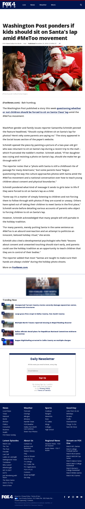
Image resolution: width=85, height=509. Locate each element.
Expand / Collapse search (81, 5)
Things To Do (71, 424)
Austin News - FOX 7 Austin (52, 449)
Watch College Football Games (72, 450)
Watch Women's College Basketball (73, 469)
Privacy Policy (45, 388)
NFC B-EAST (7, 470)
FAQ (25, 454)
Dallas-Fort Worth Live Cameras (30, 428)
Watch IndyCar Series (74, 461)
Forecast (27, 411)
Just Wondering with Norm (10, 476)
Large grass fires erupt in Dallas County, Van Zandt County (40, 314)
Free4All (5, 452)
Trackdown (7, 462)
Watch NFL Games (73, 446)
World (5, 419)
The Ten (6, 446)
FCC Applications (30, 467)
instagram (73, 497)
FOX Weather (28, 424)
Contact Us (28, 444)
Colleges (48, 427)
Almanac (27, 419)
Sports (48, 408)
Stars (47, 419)
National (6, 416)
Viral (24, 43)
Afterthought (7, 467)
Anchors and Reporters (28, 447)
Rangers (48, 414)
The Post (6, 449)
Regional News (52, 440)
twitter (69, 497)
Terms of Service (44, 390)
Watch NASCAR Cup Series (73, 457)
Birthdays (69, 414)
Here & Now (7, 485)
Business (6, 430)
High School (49, 430)
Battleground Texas (10, 460)
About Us (28, 440)
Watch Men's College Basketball (73, 465)
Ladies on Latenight (10, 457)
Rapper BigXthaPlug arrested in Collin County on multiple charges (43, 340)
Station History (29, 451)
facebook (64, 497)
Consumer (6, 427)
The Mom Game (8, 480)
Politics (5, 424)
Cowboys (48, 411)
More (53, 5)
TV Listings (28, 462)
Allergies (27, 416)
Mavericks (48, 416)
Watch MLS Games (73, 475)
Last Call (6, 454)
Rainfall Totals (29, 422)
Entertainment (71, 422)
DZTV (5, 473)
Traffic (68, 419)
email (81, 497)
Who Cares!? (7, 465)
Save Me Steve (71, 427)
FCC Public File (29, 464)
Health (5, 432)
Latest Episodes (11, 440)
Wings (47, 424)
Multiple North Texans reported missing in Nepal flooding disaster (43, 323)
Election (5, 422)
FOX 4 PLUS (28, 469)
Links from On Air (72, 411)
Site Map (27, 477)
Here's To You (8, 483)
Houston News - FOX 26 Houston (52, 445)
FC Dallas (48, 422)
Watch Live (7, 444)
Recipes (69, 416)
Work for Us (28, 459)
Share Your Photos (30, 431)
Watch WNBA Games (74, 473)
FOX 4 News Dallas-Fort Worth (12, 43)
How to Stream (29, 456)
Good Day (71, 408)
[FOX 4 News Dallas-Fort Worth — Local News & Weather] (10, 4)
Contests (27, 472)
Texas (5, 414)
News (5, 408)
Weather (28, 408)
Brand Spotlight (29, 475)
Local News (7, 411)
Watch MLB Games (73, 454)
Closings (27, 414)
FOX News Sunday (9, 435)
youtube (77, 497)
